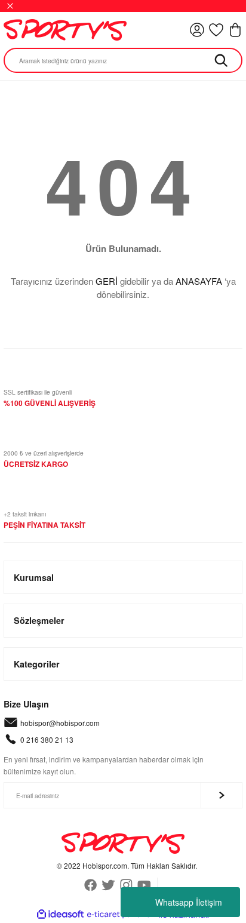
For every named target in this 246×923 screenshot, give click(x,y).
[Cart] (235, 30)
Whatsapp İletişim (188, 902)
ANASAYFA (199, 281)
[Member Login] (197, 30)
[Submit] (221, 795)
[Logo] (65, 30)
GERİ (107, 281)
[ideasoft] (60, 914)
